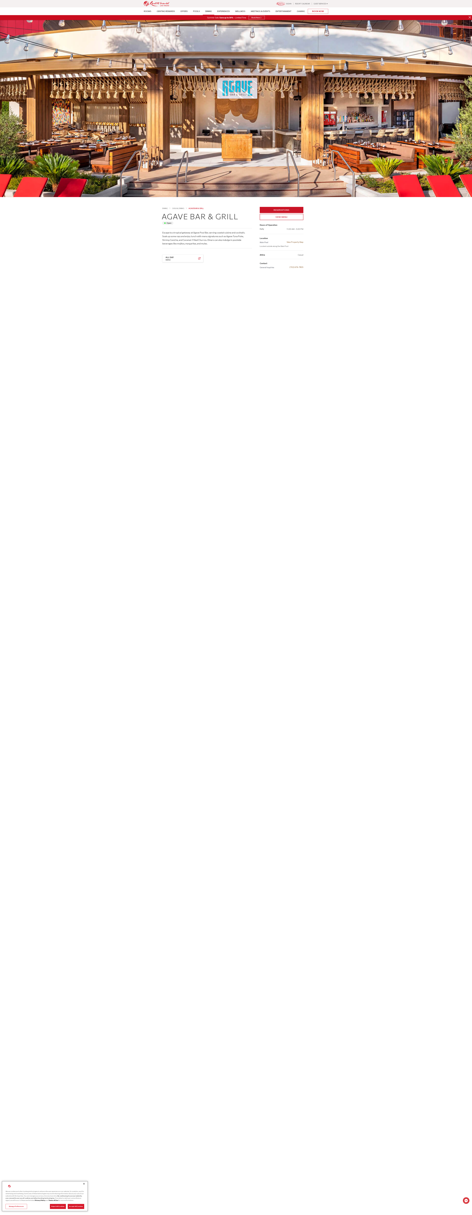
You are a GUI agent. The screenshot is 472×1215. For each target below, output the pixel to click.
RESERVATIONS (281, 210)
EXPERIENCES (223, 11)
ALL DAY (170, 258)
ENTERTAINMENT (283, 11)
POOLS (196, 11)
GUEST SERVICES (320, 4)
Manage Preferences (16, 1206)
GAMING (301, 11)
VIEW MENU (281, 217)
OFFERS (184, 11)
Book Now (318, 11)
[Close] (470, 17)
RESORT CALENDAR (302, 4)
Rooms (147, 11)
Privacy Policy (40, 1200)
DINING (208, 11)
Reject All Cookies (57, 1206)
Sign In (288, 4)
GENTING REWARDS (166, 11)
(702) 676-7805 (296, 267)
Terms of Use (53, 1200)
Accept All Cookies (76, 1206)
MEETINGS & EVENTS (260, 11)
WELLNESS (240, 11)
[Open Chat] (466, 1200)
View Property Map (295, 242)
